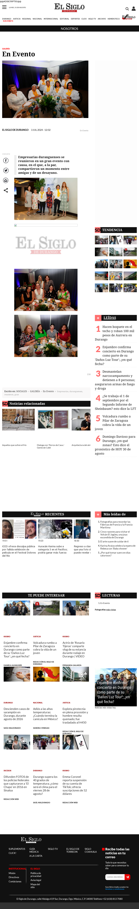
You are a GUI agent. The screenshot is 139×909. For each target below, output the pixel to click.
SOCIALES (21, 391)
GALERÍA (6, 49)
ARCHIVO (102, 19)
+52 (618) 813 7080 (112, 898)
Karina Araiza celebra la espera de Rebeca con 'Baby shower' (117, 547)
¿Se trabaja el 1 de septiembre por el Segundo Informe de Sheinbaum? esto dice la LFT (115, 402)
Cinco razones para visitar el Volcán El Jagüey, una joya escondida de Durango (115, 534)
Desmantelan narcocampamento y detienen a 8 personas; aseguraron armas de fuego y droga (115, 379)
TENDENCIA (112, 230)
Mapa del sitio (35, 886)
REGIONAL (26, 19)
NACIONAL (37, 19)
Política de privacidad (36, 874)
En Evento (48, 391)
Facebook (6, 163)
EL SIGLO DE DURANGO (15, 129)
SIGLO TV (92, 19)
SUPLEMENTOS (17, 848)
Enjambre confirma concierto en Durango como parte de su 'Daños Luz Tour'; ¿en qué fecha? (114, 355)
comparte (6, 193)
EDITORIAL (64, 19)
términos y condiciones (114, 889)
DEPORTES (75, 19)
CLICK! (12, 853)
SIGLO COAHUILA (91, 850)
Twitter (6, 173)
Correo (6, 183)
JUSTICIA (16, 19)
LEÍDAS (110, 317)
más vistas (111, 609)
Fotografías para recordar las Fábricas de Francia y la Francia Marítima (116, 524)
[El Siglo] (31, 846)
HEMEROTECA (114, 19)
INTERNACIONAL (51, 19)
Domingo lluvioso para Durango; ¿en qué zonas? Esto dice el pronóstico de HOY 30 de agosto (115, 445)
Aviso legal (36, 880)
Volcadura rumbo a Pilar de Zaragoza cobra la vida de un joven (113, 422)
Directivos (14, 877)
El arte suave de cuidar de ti (114, 541)
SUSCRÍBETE (8, 21)
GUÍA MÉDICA (34, 850)
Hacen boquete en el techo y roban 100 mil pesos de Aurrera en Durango (114, 333)
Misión (12, 873)
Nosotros (69, 28)
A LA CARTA (35, 855)
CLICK (84, 19)
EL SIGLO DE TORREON (72, 850)
